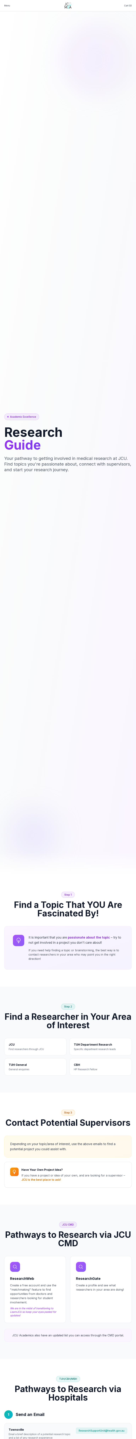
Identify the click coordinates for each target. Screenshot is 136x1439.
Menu (7, 5)
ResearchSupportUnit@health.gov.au (101, 1430)
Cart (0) (128, 5)
